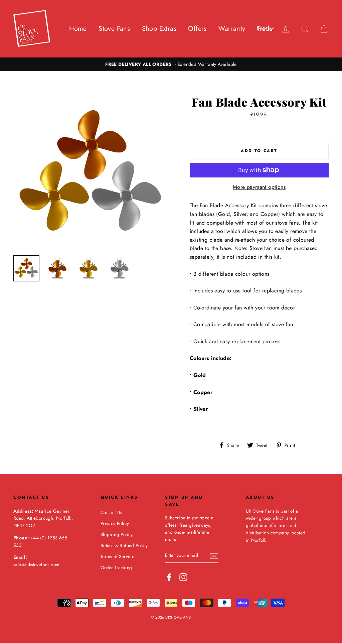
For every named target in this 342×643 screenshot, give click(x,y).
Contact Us (111, 512)
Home (78, 28)
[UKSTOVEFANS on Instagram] (183, 577)
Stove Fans (114, 28)
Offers (197, 28)
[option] (171, 64)
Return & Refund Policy (124, 545)
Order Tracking (116, 567)
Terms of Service (117, 556)
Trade (265, 28)
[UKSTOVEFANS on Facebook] (169, 577)
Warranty (231, 28)
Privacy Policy (115, 523)
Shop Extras (159, 28)
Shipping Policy (117, 534)
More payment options (259, 187)
